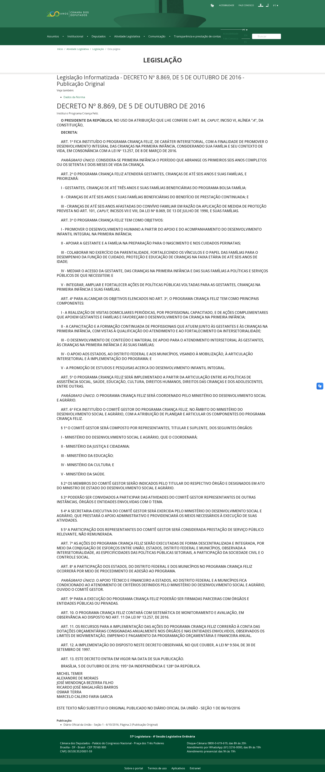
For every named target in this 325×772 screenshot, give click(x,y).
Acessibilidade (226, 5)
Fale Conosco (246, 5)
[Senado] (267, 5)
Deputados (99, 36)
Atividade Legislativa (127, 36)
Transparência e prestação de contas (197, 36)
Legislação (98, 49)
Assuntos (53, 36)
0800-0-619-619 (218, 743)
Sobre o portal (133, 768)
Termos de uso (157, 768)
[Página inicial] (67, 14)
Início (60, 49)
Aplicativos (178, 768)
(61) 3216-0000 (233, 747)
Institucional (75, 36)
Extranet (195, 768)
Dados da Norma (74, 97)
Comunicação (156, 36)
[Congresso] (261, 5)
